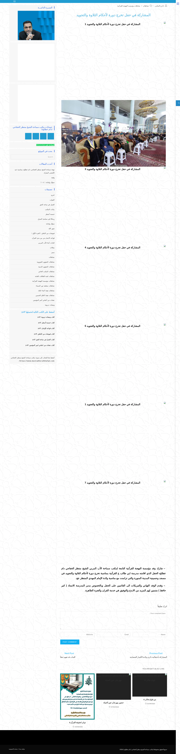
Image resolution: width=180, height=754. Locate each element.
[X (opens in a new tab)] (2, 1)
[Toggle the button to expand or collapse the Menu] (178, 3)
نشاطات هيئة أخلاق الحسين (45, 295)
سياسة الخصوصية (13, 749)
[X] (50, 136)
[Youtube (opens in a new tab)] (11, 1)
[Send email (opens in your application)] (14, 1)
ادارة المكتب (159, 6)
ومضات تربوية (49, 305)
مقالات (52, 248)
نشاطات (146, 6)
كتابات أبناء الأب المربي (46, 243)
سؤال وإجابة (50, 224)
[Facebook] (99, 737)
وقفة (52, 178)
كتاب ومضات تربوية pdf (46, 317)
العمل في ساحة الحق (47, 205)
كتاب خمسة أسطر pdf (46, 323)
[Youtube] (35, 136)
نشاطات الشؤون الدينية (46, 267)
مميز (52, 252)
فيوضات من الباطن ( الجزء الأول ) (42, 233)
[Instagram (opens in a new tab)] (8, 1)
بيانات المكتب (49, 209)
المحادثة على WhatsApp (45, 145)
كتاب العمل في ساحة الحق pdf (43, 340)
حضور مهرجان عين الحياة (113, 702)
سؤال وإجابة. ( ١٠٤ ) (47, 182)
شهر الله (51, 228)
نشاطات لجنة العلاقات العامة (44, 276)
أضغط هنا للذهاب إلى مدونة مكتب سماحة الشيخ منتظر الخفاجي (32, 358)
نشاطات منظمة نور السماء (45, 286)
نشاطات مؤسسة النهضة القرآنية (128, 6)
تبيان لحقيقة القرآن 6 (77, 722)
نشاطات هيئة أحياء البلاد (46, 291)
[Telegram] (28, 136)
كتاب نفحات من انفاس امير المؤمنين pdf (40, 345)
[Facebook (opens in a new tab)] (5, 1)
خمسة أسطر (50, 214)
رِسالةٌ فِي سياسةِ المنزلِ (46, 219)
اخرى (52, 195)
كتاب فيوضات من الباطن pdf (44, 334)
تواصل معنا (22, 749)
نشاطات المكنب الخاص (46, 271)
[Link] (84, 737)
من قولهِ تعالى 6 (149, 699)
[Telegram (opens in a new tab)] (17, 1)
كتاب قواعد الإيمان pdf (46, 328)
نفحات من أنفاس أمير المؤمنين (43, 300)
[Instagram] (43, 136)
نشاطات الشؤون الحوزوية (45, 262)
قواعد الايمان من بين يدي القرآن (43, 238)
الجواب (52, 200)
